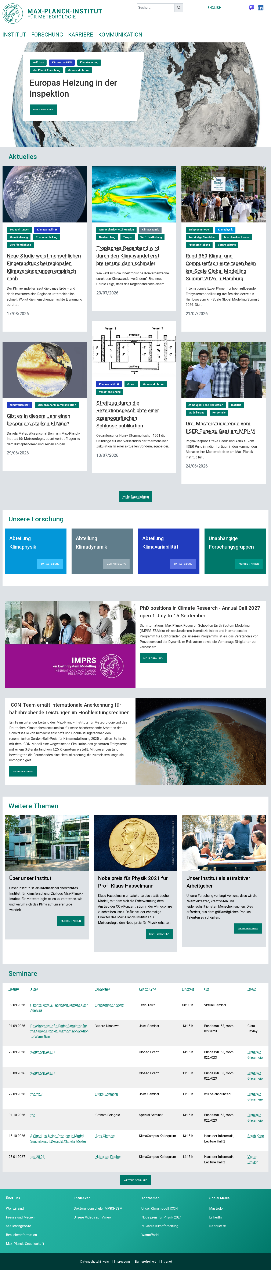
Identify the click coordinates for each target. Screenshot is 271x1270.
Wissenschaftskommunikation (57, 405)
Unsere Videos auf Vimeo (92, 1217)
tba (32, 1115)
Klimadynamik (150, 229)
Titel (34, 989)
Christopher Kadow (109, 1005)
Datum (13, 989)
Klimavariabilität (62, 62)
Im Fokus (38, 62)
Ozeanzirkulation (78, 70)
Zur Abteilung (49, 563)
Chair (251, 989)
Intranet (166, 1261)
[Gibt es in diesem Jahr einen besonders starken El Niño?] (45, 369)
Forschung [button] (47, 34)
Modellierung (196, 412)
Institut (236, 405)
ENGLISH (214, 8)
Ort (207, 989)
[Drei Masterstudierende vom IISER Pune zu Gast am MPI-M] (223, 369)
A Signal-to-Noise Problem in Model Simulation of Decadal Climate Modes (58, 1138)
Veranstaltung (227, 244)
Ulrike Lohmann (106, 1094)
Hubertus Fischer (108, 1157)
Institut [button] (14, 34)
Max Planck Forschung (46, 70)
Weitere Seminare (135, 1180)
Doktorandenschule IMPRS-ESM (98, 1208)
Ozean (131, 384)
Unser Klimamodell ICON (159, 1208)
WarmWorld (150, 1235)
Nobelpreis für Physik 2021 (161, 1217)
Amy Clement (105, 1136)
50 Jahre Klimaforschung (159, 1226)
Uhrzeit (188, 989)
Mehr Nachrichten (135, 497)
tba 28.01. (37, 1157)
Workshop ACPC (42, 1052)
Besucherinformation (21, 1235)
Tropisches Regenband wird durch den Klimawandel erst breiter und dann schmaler (127, 255)
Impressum (122, 1261)
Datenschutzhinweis (94, 1261)
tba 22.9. (36, 1094)
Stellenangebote (18, 1226)
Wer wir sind (15, 1208)
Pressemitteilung (46, 237)
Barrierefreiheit (145, 1261)
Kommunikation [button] (120, 34)
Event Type (147, 989)
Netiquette (217, 1226)
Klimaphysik (225, 229)
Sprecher (102, 989)
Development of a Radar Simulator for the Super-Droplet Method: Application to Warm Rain (59, 1031)
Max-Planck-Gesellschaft (25, 1244)
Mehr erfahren (43, 109)
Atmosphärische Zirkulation (116, 229)
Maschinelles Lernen (236, 237)
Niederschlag (107, 237)
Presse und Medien (20, 1217)
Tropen (127, 237)
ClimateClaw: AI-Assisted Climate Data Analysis (59, 1007)
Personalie (218, 412)
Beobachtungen (19, 229)
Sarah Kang (255, 1136)
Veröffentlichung (20, 244)
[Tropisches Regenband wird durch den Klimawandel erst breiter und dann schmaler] (134, 194)
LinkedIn (215, 1217)
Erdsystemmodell (199, 229)
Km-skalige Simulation (202, 237)
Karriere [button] (80, 34)
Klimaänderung (89, 62)
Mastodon (216, 1208)
